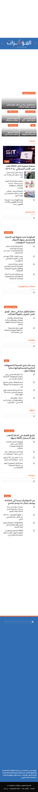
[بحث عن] (2, 44)
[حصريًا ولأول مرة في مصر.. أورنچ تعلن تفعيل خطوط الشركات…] (19, 100)
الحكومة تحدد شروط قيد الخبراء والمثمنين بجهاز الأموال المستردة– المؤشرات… (20, 240)
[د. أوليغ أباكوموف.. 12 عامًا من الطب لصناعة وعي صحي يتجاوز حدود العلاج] (34, 515)
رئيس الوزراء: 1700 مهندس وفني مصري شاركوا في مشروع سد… (13, 258)
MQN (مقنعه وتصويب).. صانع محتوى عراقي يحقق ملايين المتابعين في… (13, 533)
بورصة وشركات (12, 111)
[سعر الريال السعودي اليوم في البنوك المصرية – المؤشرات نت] (34, 463)
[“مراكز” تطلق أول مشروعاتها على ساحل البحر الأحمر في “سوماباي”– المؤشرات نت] (34, 398)
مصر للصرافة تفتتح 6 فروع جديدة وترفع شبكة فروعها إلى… (13, 384)
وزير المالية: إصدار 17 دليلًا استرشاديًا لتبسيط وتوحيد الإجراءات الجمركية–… (14, 276)
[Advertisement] (19, 19)
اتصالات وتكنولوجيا (28, 93)
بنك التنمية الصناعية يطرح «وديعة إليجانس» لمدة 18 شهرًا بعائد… (13, 392)
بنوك (32, 125)
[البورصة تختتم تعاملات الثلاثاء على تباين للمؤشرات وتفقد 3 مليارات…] (10, 116)
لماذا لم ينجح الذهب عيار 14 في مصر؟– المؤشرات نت (10, 134)
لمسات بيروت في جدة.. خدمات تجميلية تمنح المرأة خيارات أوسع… (14, 509)
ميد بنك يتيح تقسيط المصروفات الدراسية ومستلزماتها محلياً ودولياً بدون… (19, 368)
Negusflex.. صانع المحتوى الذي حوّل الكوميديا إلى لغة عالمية (13, 525)
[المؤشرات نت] (19, 43)
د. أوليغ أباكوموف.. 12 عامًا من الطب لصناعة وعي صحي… (13, 517)
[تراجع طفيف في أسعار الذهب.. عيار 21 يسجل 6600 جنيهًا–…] (28, 116)
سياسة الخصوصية (15, 788)
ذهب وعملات (30, 111)
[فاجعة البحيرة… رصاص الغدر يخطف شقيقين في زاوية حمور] (29, 193)
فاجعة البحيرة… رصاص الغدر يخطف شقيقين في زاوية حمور (13, 193)
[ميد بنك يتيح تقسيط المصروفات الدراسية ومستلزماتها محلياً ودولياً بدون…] (28, 129)
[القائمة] (36, 44)
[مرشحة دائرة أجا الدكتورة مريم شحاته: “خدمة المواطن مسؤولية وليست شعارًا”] (29, 183)
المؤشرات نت (10, 785)
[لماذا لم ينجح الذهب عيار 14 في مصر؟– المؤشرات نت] (10, 129)
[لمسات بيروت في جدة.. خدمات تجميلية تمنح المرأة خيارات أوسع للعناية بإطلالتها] (34, 507)
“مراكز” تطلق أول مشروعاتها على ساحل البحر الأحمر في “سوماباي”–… (13, 400)
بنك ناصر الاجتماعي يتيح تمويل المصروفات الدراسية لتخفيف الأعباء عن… (13, 377)
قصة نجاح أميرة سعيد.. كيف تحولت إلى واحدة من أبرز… (13, 175)
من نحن (6, 788)
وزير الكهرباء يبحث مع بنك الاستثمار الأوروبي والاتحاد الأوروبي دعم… (13, 202)
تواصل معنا (25, 788)
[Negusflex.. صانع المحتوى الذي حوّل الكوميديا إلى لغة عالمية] (34, 523)
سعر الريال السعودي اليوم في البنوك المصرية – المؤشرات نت (13, 465)
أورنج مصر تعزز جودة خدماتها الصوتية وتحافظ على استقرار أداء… (13, 330)
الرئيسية (32, 788)
